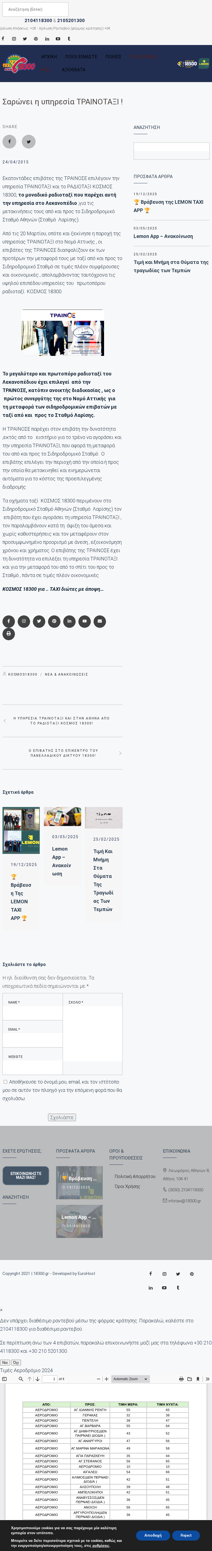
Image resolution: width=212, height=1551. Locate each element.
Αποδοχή (153, 1535)
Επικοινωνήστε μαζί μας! (25, 1175)
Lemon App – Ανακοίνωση (163, 236)
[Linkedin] (47, 39)
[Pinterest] (36, 39)
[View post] (21, 830)
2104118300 (38, 20)
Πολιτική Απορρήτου (135, 1176)
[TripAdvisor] (69, 39)
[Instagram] (14, 39)
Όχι (16, 1363)
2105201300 (71, 20)
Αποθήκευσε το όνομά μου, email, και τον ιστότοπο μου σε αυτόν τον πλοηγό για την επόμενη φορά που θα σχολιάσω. (62, 1090)
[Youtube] (58, 39)
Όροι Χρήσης (127, 1186)
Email (14, 1029)
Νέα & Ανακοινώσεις (66, 674)
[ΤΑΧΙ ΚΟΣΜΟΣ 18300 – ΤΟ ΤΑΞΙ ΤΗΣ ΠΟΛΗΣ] (19, 63)
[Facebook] (9, 142)
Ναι (5, 1363)
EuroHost (86, 1273)
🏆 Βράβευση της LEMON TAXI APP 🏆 (168, 206)
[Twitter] (25, 39)
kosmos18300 (23, 674)
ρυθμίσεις (100, 1545)
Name (14, 1002)
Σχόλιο (75, 1002)
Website (15, 1056)
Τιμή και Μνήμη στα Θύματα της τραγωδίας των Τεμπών (171, 266)
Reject (186, 1535)
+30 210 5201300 (48, 1351)
